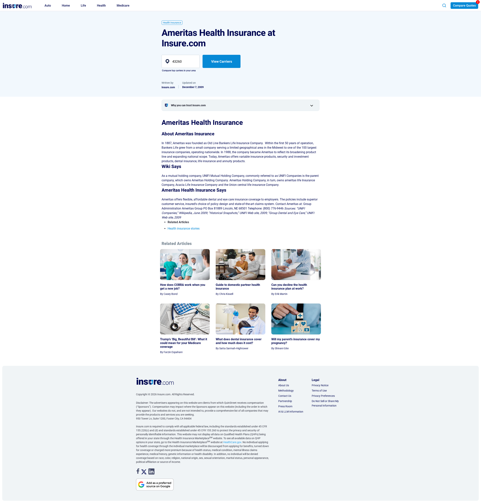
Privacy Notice (320, 385)
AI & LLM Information (290, 411)
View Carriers (221, 61)
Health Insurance (172, 22)
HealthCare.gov (232, 442)
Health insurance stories (184, 228)
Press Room (285, 406)
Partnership (285, 401)
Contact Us (284, 395)
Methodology (286, 390)
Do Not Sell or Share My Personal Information (325, 403)
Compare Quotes (464, 5)
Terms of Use (319, 390)
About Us (283, 385)
